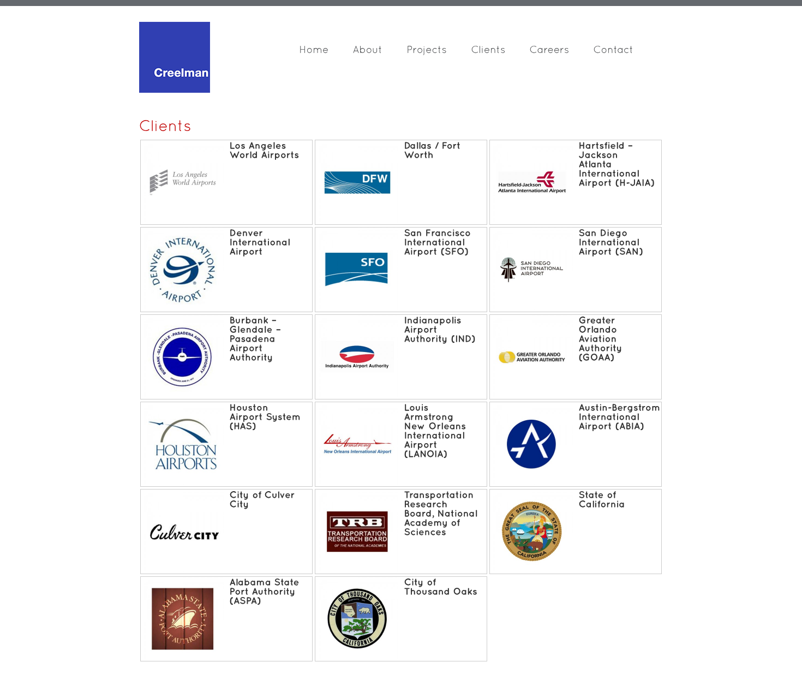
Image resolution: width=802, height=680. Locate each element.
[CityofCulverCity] (263, 499)
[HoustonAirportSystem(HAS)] (266, 416)
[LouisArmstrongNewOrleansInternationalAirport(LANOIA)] (436, 430)
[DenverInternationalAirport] (261, 242)
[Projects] (438, 52)
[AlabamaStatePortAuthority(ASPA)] (265, 591)
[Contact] (625, 52)
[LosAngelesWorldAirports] (264, 150)
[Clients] (500, 52)
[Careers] (561, 52)
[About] (379, 52)
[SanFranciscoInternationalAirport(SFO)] (439, 242)
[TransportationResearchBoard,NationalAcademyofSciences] (442, 513)
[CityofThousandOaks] (440, 587)
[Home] (325, 52)
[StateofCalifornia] (601, 499)
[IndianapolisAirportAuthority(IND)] (440, 329)
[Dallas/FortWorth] (433, 150)
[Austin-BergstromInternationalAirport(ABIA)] (620, 416)
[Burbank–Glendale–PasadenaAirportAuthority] (256, 338)
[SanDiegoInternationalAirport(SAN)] (610, 242)
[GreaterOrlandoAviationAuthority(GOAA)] (601, 338)
